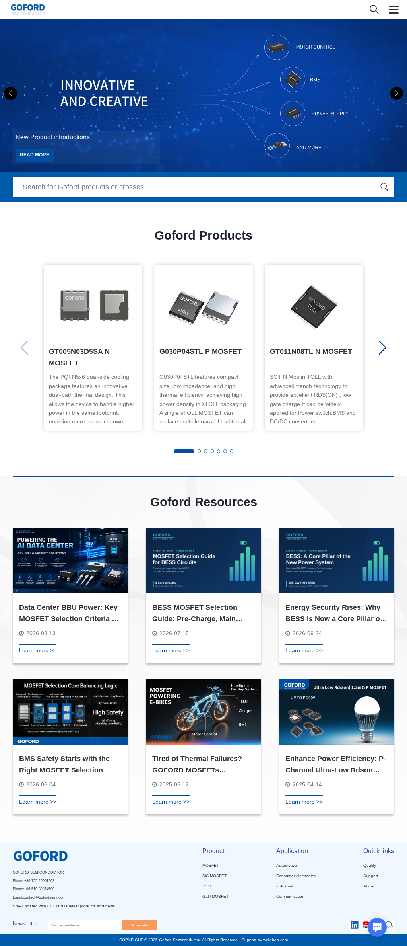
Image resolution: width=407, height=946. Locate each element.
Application (292, 851)
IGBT (207, 886)
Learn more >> (37, 650)
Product (213, 851)
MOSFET (210, 865)
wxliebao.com (275, 940)
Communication (290, 896)
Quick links (378, 851)
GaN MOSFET (215, 896)
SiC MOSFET (214, 876)
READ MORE (34, 155)
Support (370, 876)
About (368, 886)
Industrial (284, 886)
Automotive (286, 865)
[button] (396, 93)
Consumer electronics (296, 876)
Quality (369, 865)
